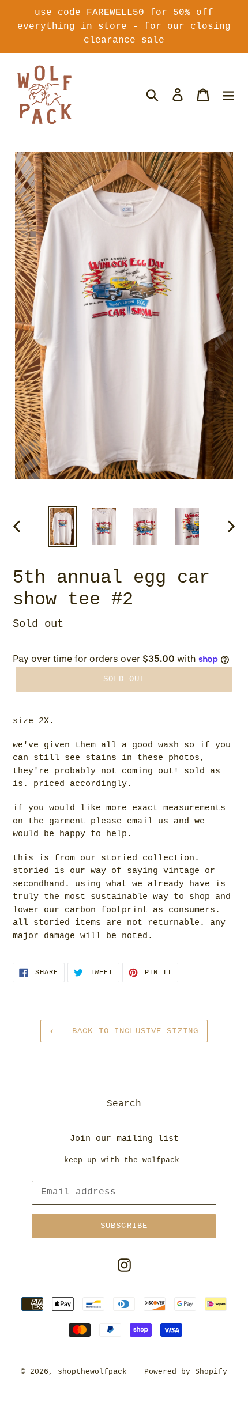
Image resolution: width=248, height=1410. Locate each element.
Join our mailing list (124, 1139)
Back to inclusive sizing (132, 1030)
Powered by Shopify (185, 1371)
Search (124, 1104)
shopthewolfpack (92, 1371)
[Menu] (228, 94)
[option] (62, 526)
